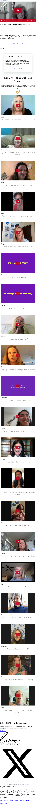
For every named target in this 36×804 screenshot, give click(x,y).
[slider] (16, 20)
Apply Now (18, 43)
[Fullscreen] (34, 20)
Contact (27, 800)
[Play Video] (1, 20)
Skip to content (4, 0)
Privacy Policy (14, 800)
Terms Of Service (4, 800)
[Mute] (28, 20)
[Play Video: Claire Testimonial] (18, 10)
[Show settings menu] (31, 20)
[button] (18, 781)
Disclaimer (22, 800)
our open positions (24, 784)
